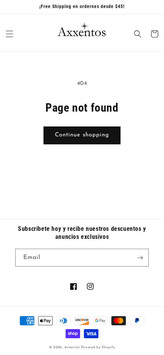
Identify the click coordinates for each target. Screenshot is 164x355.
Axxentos (72, 347)
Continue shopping (82, 135)
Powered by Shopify (98, 347)
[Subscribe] (140, 258)
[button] (9, 34)
